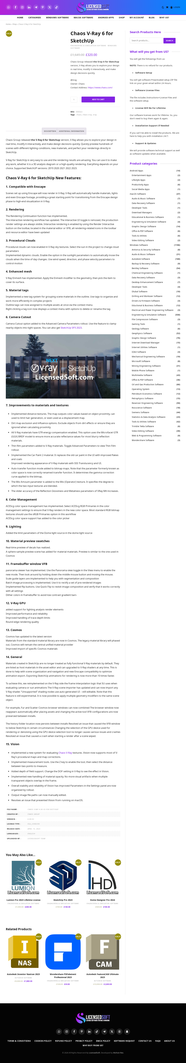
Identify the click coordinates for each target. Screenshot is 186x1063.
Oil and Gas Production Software (147, 384)
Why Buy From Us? (93, 1045)
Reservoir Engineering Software (147, 403)
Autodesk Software (23, 978)
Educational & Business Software (148, 217)
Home (20, 17)
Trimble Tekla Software (143, 426)
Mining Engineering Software (146, 365)
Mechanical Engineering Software (148, 356)
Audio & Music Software (143, 198)
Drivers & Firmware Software (146, 300)
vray (95, 114)
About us (169, 1041)
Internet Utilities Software (144, 347)
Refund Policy (63, 1041)
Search (169, 40)
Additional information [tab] (71, 131)
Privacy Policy (84, 1041)
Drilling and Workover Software (147, 296)
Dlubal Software (139, 291)
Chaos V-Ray (65, 752)
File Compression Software (145, 319)
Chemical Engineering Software (147, 272)
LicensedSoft (94, 1052)
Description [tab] (50, 131)
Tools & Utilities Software (144, 421)
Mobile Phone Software (143, 370)
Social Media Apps (141, 189)
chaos (79, 114)
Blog (151, 17)
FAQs (158, 1041)
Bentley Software (140, 268)
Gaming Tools (138, 324)
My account (137, 17)
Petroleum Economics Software (147, 393)
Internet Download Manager (146, 342)
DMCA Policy (103, 1041)
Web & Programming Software (146, 435)
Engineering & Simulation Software (88, 45)
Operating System (140, 389)
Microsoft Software (141, 361)
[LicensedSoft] (93, 7)
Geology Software (140, 328)
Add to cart (98, 99)
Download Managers (142, 212)
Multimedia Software (142, 375)
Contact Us (145, 1041)
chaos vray (87, 114)
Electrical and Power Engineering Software (152, 310)
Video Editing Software (143, 240)
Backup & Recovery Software (145, 263)
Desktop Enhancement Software (147, 282)
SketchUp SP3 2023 (71, 327)
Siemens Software (140, 412)
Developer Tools (139, 207)
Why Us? (164, 17)
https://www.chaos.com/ (100, 87)
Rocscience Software (142, 407)
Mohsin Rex (118, 1052)
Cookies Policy (43, 1041)
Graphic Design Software (144, 226)
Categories (34, 17)
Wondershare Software (143, 440)
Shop (122, 17)
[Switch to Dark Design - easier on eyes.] (163, 7)
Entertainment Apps (141, 175)
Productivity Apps (140, 184)
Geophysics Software (142, 333)
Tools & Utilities (139, 235)
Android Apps (106, 17)
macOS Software (83, 17)
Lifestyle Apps (138, 180)
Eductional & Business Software (147, 305)
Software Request (124, 1041)
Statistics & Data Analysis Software (148, 417)
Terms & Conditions (19, 1041)
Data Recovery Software (143, 203)
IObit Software (139, 352)
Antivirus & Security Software (146, 249)
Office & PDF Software (142, 231)
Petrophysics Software (142, 398)
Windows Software (57, 17)
